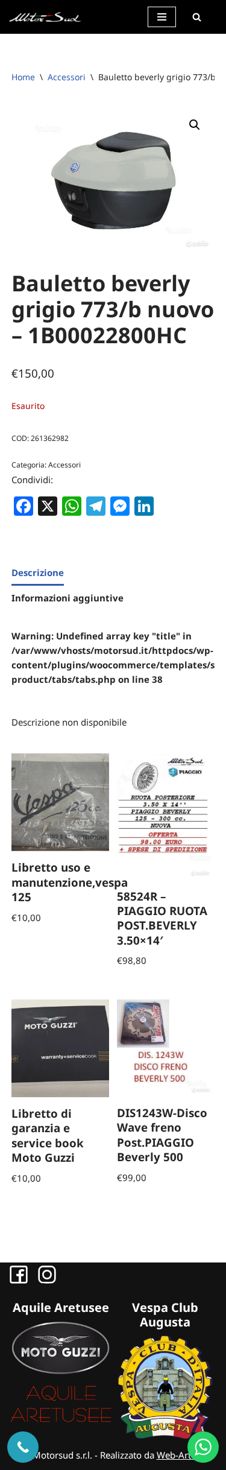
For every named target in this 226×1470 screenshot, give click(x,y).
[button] (195, 125)
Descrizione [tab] (37, 572)
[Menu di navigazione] (162, 17)
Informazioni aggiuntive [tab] (67, 598)
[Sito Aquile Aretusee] (61, 1421)
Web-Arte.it (180, 1455)
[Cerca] (196, 16)
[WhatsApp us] (203, 1447)
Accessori (67, 77)
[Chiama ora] (23, 1447)
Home (23, 77)
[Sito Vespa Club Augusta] (165, 1436)
